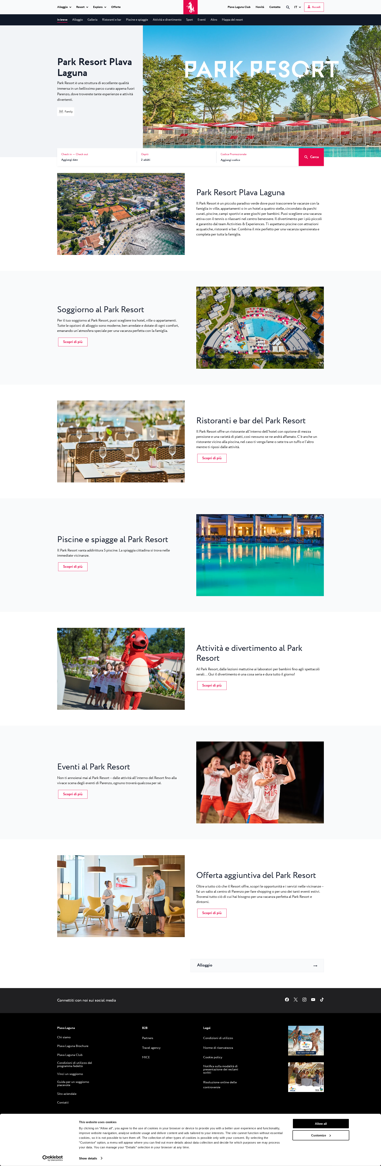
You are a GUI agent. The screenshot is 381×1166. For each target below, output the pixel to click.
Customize (318, 1135)
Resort (80, 7)
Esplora (98, 7)
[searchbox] (254, 14)
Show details (88, 1158)
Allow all (321, 1123)
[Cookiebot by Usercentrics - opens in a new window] (52, 1158)
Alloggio (62, 7)
